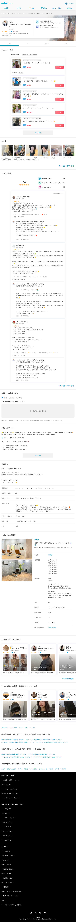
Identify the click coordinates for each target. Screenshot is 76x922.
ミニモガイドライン (9, 882)
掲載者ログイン (7, 878)
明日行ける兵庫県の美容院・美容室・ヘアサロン (13, 754)
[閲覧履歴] (66, 3)
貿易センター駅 (43, 769)
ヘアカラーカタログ (9, 818)
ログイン (72, 3)
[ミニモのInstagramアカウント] (31, 913)
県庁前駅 (26, 769)
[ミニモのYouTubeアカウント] (45, 913)
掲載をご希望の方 (8, 869)
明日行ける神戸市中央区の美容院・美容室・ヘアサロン (15, 739)
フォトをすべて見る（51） (67, 166)
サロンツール (7, 873)
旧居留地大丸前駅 (11, 769)
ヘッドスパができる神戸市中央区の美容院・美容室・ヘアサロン (52, 742)
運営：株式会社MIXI (9, 855)
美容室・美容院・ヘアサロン (11, 780)
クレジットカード (53, 584)
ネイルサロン (7, 784)
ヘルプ (5, 900)
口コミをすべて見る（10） (67, 386)
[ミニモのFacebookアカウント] (40, 913)
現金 (49, 579)
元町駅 (20, 769)
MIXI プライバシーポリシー (11, 896)
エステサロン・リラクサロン (11, 798)
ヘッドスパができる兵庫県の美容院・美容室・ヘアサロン (47, 757)
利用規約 (6, 887)
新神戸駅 (64, 769)
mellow (33, 13)
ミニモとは (6, 851)
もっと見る (38, 132)
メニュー (47, 44)
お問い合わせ (52, 627)
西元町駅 (57, 769)
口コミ (66, 44)
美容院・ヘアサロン (12, 13)
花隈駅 (51, 769)
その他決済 (51, 591)
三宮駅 (28, 13)
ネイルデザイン (7, 831)
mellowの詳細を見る (68, 679)
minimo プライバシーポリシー (12, 891)
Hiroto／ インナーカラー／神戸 (9, 727)
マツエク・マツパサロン (10, 789)
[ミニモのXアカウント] (35, 913)
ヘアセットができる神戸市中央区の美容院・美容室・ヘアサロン (17, 742)
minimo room (7, 864)
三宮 (23, 13)
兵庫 (19, 13)
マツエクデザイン (8, 836)
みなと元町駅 (33, 769)
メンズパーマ (7, 827)
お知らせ (6, 860)
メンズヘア (6, 813)
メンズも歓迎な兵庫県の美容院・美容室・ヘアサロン (41, 754)
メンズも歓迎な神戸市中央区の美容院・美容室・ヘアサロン (47, 739)
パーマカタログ (7, 822)
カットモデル (7, 840)
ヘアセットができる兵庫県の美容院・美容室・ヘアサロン (15, 757)
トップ (3, 13)
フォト (28, 44)
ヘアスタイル (7, 809)
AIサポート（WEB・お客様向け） (13, 905)
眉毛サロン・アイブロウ (10, 793)
